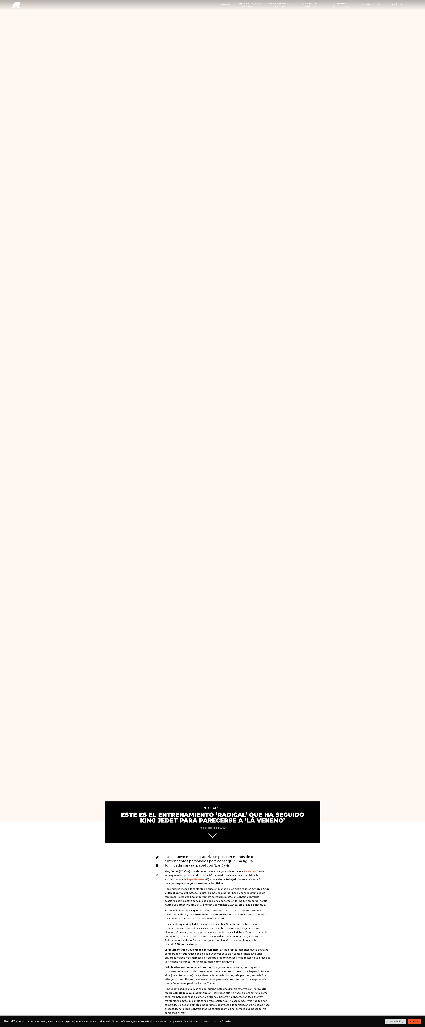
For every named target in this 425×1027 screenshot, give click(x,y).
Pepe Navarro (195, 879)
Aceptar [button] (414, 1021)
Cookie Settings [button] (395, 1021)
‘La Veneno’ (251, 871)
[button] (157, 857)
